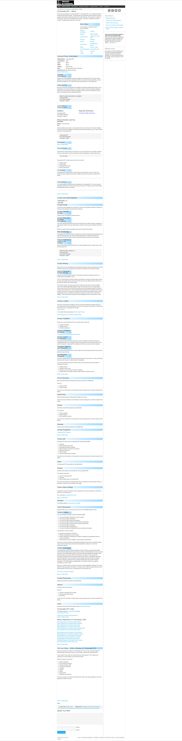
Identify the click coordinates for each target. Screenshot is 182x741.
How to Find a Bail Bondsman (113, 20)
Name (77, 727)
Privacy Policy (110, 737)
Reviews (92, 51)
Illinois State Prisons (79, 312)
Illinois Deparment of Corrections (72, 708)
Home (59, 6)
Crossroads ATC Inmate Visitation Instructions (68, 334)
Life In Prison (83, 44)
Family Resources (84, 49)
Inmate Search (66, 6)
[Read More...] (113, 42)
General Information (83, 31)
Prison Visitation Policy (63, 617)
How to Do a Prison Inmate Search (114, 25)
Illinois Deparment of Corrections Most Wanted (69, 629)
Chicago (84, 706)
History (82, 53)
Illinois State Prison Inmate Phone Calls (67, 641)
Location (92, 31)
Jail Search (74, 6)
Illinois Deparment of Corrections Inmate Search (69, 314)
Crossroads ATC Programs (64, 432)
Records (82, 39)
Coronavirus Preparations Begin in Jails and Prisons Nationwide (114, 34)
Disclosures (120, 737)
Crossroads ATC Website (74, 503)
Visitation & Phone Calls (95, 36)
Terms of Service (99, 737)
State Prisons (69, 706)
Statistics (92, 39)
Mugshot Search (84, 6)
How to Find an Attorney (112, 23)
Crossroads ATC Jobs (70, 495)
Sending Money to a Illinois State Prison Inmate (69, 635)
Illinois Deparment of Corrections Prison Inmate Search (71, 628)
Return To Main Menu (62, 72)
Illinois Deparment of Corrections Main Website (69, 622)
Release (92, 41)
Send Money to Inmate (94, 44)
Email (77, 730)
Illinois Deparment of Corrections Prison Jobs (68, 626)
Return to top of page (63, 738)
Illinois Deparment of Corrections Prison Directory (69, 623)
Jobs (81, 51)
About (101, 6)
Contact (106, 6)
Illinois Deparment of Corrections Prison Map (68, 625)
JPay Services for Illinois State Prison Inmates (68, 637)
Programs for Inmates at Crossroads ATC (67, 615)
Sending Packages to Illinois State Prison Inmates (69, 640)
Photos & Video (94, 47)
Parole (82, 41)
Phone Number (94, 34)
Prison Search (94, 6)
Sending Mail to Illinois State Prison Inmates (68, 638)
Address (82, 34)
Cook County (90, 706)
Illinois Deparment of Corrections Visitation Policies (70, 634)
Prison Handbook (91, 2)
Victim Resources (94, 49)
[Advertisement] (68, 31)
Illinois (62, 708)
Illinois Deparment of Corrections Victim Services (69, 632)
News (81, 47)
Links (91, 53)
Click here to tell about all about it (65, 571)
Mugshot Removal (110, 18)
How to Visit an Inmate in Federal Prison (114, 28)
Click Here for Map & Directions (87, 113)
